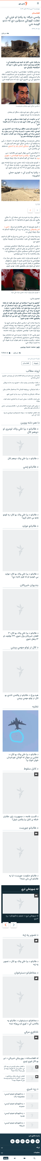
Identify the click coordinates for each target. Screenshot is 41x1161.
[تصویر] (24, 1158)
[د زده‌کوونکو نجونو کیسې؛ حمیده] (32, 1105)
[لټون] (34, 1158)
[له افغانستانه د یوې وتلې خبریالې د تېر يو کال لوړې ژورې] (20, 1046)
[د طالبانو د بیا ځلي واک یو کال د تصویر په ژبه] (20, 949)
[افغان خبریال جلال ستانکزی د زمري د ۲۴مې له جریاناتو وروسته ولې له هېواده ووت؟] (32, 1078)
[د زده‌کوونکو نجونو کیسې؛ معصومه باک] (32, 1096)
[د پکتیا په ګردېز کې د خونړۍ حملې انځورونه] (20, 190)
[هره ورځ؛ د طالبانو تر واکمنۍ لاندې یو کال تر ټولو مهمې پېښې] (20, 671)
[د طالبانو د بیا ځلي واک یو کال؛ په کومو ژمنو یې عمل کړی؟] (20, 491)
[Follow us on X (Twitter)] (33, 1141)
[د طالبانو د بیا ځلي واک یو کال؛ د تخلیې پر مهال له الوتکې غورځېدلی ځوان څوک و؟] (20, 731)
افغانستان (36, 13)
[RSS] (12, 1141)
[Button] (5, 33)
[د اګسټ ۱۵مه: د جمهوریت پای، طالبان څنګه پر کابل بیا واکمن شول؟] (20, 793)
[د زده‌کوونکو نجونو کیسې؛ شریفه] (32, 1125)
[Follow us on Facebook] (38, 1141)
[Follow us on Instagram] (22, 1141)
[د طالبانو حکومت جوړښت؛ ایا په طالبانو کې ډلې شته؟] (20, 852)
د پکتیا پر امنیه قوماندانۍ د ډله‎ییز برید (22, 157)
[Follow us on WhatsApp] (17, 1141)
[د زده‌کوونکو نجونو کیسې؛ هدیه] (32, 1115)
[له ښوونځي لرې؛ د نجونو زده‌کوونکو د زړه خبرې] (20, 904)
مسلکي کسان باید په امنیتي (18, 146)
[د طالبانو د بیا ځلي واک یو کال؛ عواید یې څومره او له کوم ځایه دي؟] (20, 550)
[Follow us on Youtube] (27, 1141)
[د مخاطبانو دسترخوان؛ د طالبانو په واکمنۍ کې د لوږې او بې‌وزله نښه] (20, 997)
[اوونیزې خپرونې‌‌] (15, 1158)
